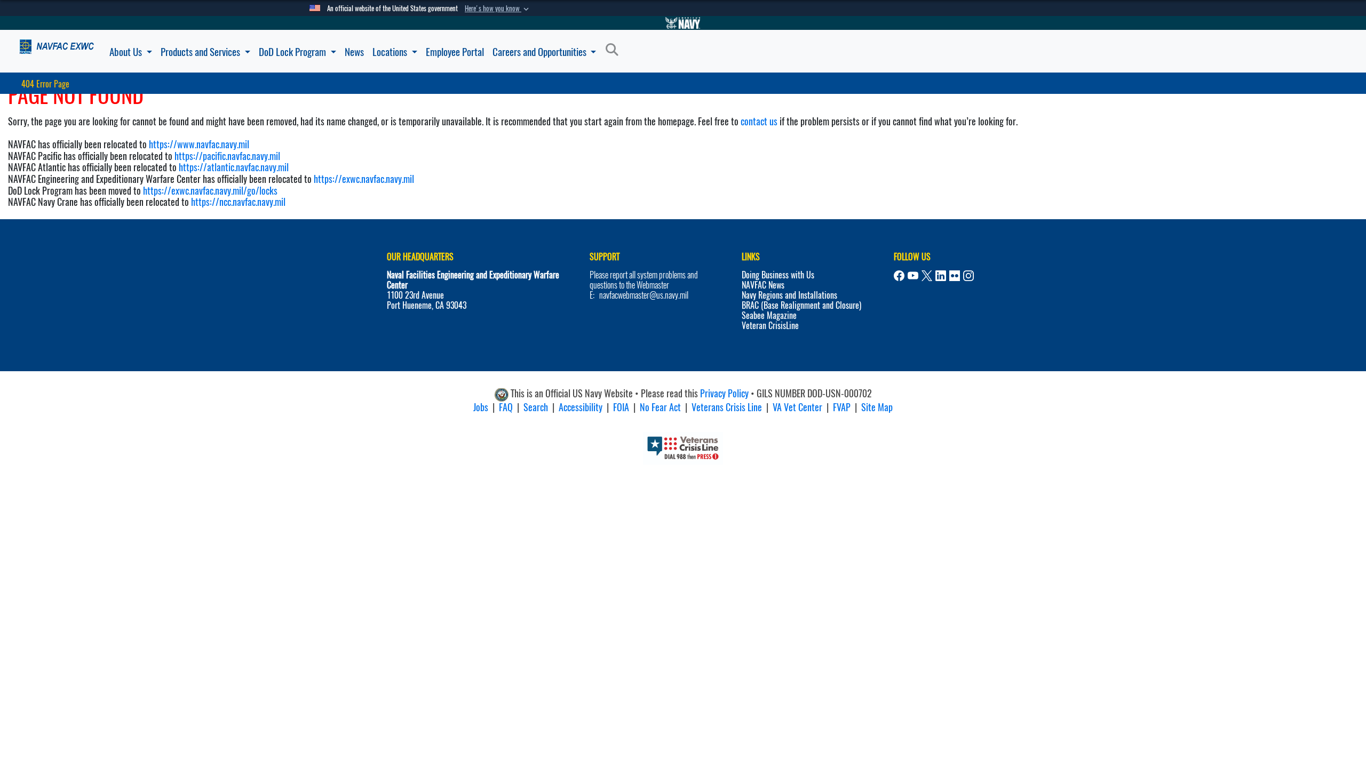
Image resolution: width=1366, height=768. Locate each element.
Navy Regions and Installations (789, 295)
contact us (759, 121)
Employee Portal (455, 52)
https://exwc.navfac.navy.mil (364, 179)
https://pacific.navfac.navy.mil (227, 156)
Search (535, 407)
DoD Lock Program (293, 52)
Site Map (877, 407)
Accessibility (580, 407)
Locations (390, 52)
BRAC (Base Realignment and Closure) (801, 305)
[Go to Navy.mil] (683, 23)
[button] (498, 8)
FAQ (506, 407)
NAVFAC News (763, 285)
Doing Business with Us (778, 275)
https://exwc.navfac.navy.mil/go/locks (210, 190)
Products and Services (201, 52)
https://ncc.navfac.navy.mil (238, 202)
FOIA (621, 407)
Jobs (480, 407)
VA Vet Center (797, 407)
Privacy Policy (724, 393)
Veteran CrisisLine (770, 325)
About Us (126, 52)
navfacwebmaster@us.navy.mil (643, 295)
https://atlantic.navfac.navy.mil (233, 167)
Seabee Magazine (769, 315)
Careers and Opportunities (541, 52)
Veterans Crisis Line (727, 407)
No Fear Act (660, 407)
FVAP (842, 407)
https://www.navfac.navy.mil (199, 144)
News (354, 52)
